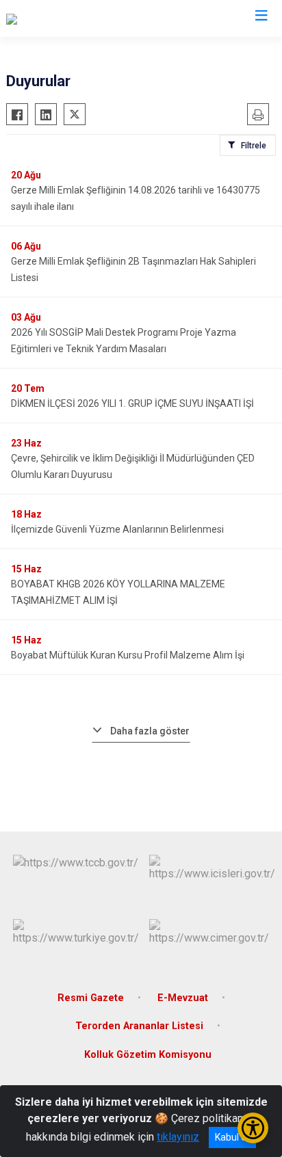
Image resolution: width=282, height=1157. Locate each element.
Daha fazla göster (150, 731)
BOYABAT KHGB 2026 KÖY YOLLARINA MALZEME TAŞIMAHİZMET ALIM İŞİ (118, 592)
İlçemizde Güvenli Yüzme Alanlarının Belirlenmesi (117, 529)
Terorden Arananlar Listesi (139, 1026)
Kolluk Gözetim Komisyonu (148, 1055)
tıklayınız (178, 1136)
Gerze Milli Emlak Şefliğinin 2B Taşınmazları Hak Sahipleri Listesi (133, 269)
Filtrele (253, 145)
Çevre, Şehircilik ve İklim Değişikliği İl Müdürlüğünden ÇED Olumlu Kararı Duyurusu (133, 466)
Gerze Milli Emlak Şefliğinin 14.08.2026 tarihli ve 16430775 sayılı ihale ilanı (135, 198)
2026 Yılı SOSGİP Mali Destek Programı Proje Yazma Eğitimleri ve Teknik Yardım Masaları (123, 340)
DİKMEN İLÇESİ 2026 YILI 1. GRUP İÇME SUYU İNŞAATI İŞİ (132, 403)
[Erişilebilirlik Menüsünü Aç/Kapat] (253, 1128)
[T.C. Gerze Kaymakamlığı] (64, 18)
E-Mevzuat (182, 998)
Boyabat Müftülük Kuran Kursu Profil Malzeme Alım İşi (127, 655)
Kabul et (232, 1137)
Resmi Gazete (90, 998)
